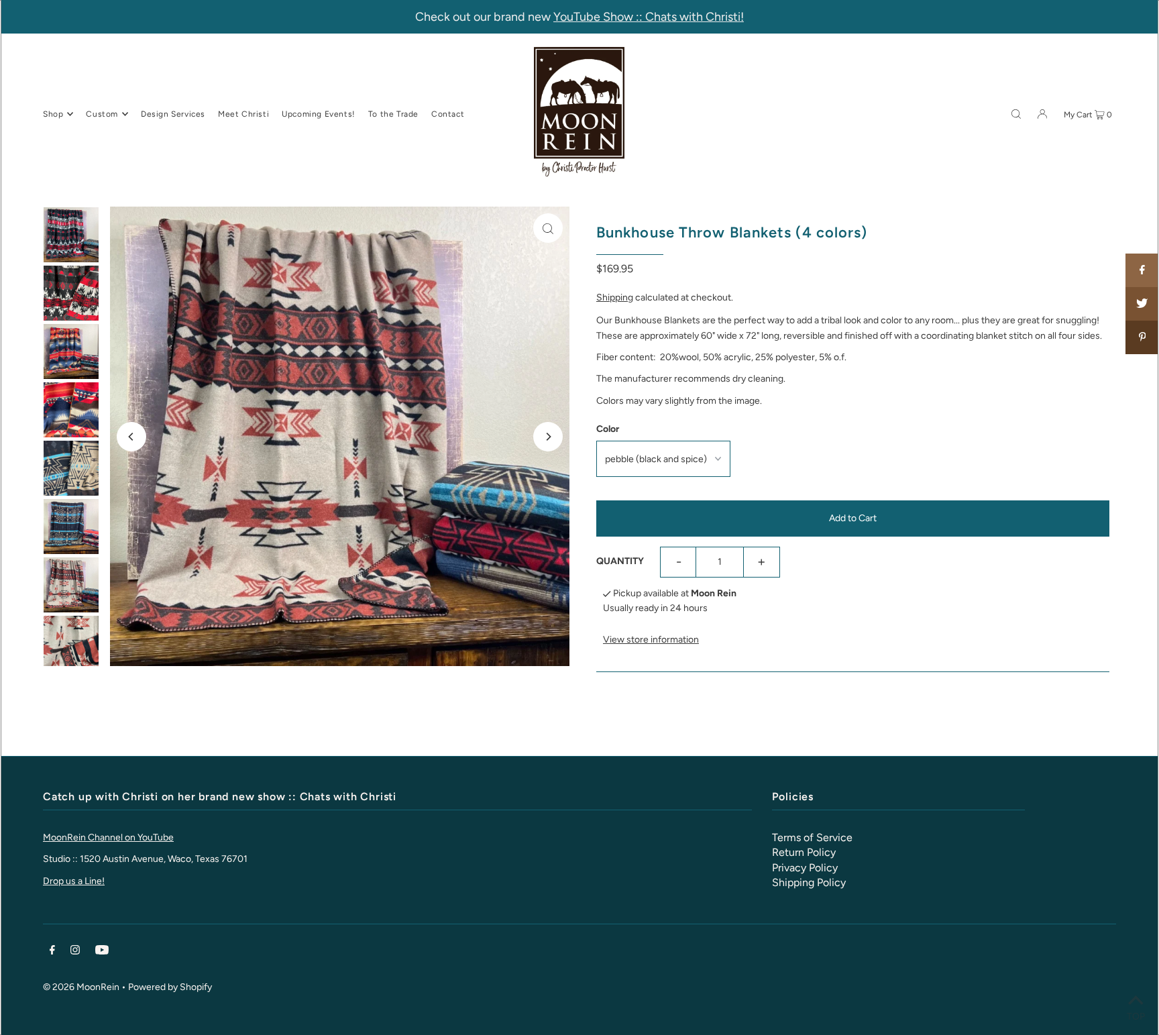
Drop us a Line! (74, 881)
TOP (1136, 1016)
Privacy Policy (805, 867)
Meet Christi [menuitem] (243, 114)
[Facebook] (52, 951)
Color (607, 429)
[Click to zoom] (548, 228)
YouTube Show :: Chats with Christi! (648, 16)
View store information (651, 639)
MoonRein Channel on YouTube (108, 837)
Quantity (620, 561)
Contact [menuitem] (447, 114)
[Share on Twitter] (1142, 304)
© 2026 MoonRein (81, 987)
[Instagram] (75, 951)
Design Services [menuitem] (173, 114)
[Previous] (131, 436)
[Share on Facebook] (1142, 270)
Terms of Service (812, 837)
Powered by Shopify (170, 987)
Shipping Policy (809, 882)
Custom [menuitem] (102, 114)
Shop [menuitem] (53, 114)
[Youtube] (102, 951)
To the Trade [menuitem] (393, 114)
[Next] (548, 436)
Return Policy (804, 852)
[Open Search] (1016, 113)
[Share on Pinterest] (1142, 337)
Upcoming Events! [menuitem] (318, 114)
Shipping (614, 297)
